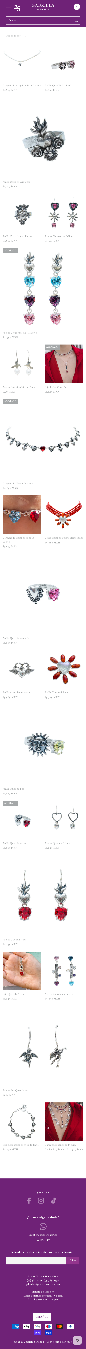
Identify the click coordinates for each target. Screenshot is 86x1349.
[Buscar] (76, 20)
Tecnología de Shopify (59, 1342)
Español (42, 1317)
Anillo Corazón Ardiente (16, 182)
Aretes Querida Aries (15, 939)
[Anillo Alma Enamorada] (22, 669)
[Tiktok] (53, 1201)
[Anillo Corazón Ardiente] (43, 137)
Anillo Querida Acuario (16, 638)
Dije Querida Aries (13, 994)
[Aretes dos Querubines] (43, 1046)
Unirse (72, 1260)
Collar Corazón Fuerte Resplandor (64, 538)
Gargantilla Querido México (60, 1145)
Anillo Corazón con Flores (17, 236)
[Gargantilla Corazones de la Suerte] (22, 514)
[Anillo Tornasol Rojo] (64, 669)
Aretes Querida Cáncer (58, 843)
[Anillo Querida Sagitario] (64, 62)
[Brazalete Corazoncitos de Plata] (22, 1121)
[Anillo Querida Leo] (43, 744)
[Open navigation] (8, 7)
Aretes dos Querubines (16, 1090)
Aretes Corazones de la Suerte (20, 333)
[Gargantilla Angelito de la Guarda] (22, 62)
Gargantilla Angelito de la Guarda (22, 85)
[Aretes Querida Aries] (43, 895)
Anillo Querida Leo (13, 789)
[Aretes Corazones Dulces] (64, 971)
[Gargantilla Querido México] (64, 1121)
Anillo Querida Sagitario (58, 85)
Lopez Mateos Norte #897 (43, 1276)
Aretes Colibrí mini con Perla (19, 387)
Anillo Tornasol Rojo (56, 692)
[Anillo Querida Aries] (22, 820)
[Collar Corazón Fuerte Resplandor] (64, 514)
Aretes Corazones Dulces (59, 994)
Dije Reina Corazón (56, 387)
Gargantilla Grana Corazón (18, 483)
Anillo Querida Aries (14, 843)
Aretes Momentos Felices (59, 236)
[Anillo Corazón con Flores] (22, 213)
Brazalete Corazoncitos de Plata (21, 1145)
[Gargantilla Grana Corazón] (43, 439)
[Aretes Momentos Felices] (64, 213)
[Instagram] (41, 1201)
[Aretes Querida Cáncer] (64, 820)
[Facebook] (29, 1201)
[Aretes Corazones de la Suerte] (43, 288)
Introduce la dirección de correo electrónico (42, 1252)
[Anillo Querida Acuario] (43, 594)
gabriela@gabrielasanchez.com (43, 1284)
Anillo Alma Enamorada (16, 692)
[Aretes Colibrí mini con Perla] (22, 364)
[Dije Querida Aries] (22, 971)
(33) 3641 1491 (34, 1280)
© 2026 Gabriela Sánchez (29, 1342)
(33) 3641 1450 (51, 1280)
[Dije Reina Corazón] (64, 364)
